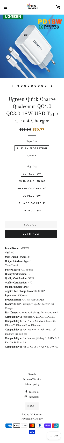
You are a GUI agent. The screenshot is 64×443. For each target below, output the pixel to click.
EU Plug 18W (32, 173)
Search (32, 374)
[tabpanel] (32, 46)
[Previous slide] (13, 86)
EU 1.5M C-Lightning (32, 188)
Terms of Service (32, 379)
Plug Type (32, 166)
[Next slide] (51, 86)
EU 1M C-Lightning (31, 181)
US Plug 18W (32, 195)
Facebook (33, 391)
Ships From (32, 141)
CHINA (31, 155)
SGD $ (30, 406)
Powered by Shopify (32, 418)
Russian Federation (32, 148)
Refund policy (32, 384)
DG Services (36, 414)
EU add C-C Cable (32, 203)
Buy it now (31, 233)
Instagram (33, 396)
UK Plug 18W (32, 210)
